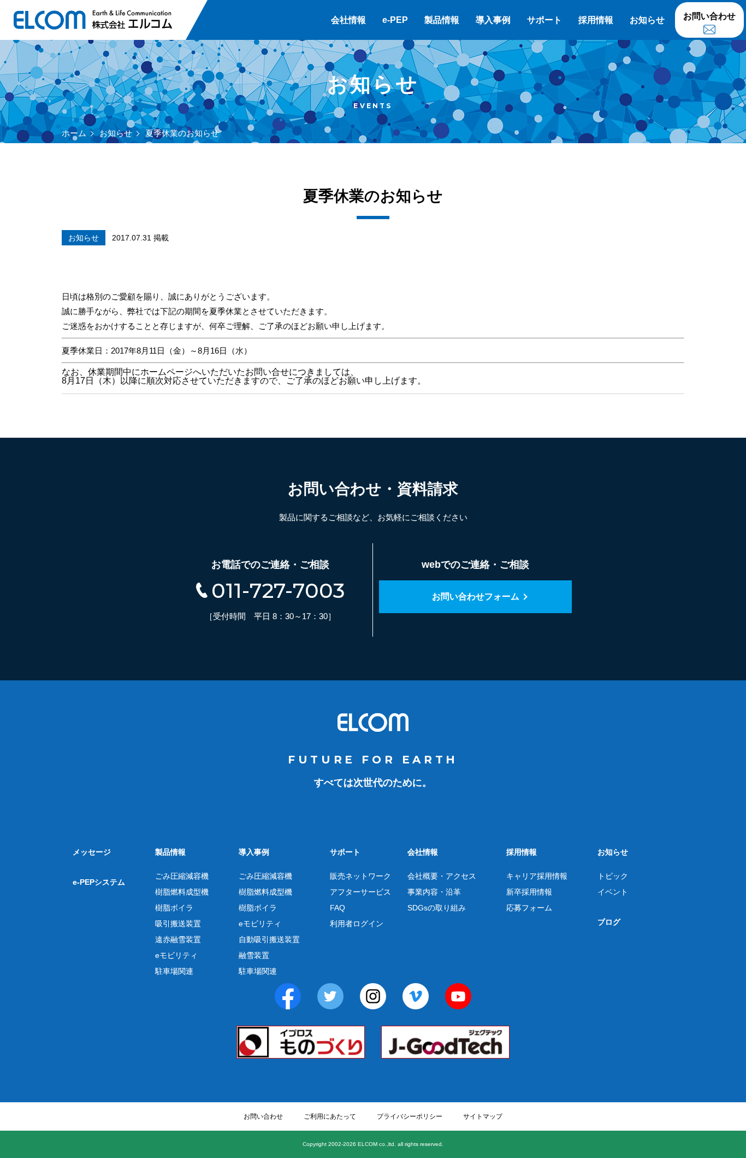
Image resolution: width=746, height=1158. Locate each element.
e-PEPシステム (99, 882)
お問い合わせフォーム (475, 596)
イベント (612, 891)
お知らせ (647, 20)
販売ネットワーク (360, 876)
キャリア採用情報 (536, 876)
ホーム (74, 133)
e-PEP (395, 20)
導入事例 (493, 20)
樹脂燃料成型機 (182, 891)
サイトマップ (482, 1116)
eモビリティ (176, 955)
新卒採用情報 (529, 891)
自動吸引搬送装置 (269, 939)
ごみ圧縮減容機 (182, 876)
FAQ (337, 907)
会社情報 (348, 20)
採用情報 (595, 20)
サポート (544, 20)
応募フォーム (529, 907)
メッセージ (92, 852)
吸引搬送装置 (178, 923)
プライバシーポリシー (409, 1116)
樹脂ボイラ (174, 907)
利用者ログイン (356, 923)
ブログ (608, 922)
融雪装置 (254, 955)
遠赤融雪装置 (178, 939)
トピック (612, 876)
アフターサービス (360, 891)
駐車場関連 (174, 971)
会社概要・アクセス (441, 876)
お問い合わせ (709, 16)
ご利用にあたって (330, 1116)
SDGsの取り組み (436, 907)
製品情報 (441, 20)
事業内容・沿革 (434, 891)
